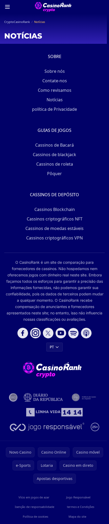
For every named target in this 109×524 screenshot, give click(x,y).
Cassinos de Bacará (54, 145)
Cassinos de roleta (54, 164)
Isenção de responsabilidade (34, 507)
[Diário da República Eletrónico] (43, 397)
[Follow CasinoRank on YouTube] (61, 333)
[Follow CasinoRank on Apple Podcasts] (86, 333)
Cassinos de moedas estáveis (54, 228)
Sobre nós (54, 71)
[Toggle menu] (7, 7)
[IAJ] (84, 397)
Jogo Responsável (78, 497)
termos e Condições (80, 507)
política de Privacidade (54, 109)
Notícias (55, 100)
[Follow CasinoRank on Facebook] (22, 333)
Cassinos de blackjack (54, 154)
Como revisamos (54, 90)
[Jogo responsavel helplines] (47, 427)
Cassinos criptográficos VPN (54, 238)
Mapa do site (77, 516)
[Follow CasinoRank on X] (48, 333)
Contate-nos (54, 81)
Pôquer (54, 173)
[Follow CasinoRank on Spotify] (73, 333)
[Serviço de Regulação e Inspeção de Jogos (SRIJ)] (13, 397)
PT (52, 346)
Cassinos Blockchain (54, 209)
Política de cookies (35, 516)
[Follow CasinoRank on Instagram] (35, 333)
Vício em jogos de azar (34, 497)
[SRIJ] (54, 412)
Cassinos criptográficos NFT (55, 219)
